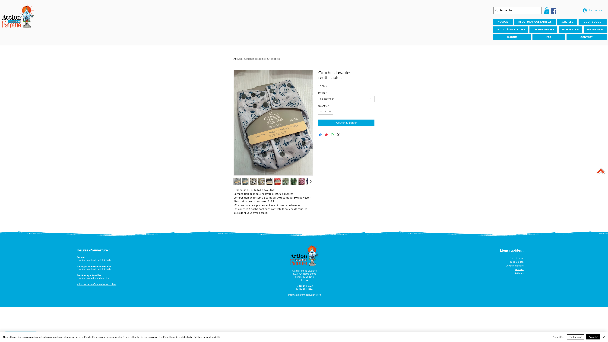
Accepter (593, 337)
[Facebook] (553, 11)
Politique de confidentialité (207, 337)
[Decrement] (321, 111)
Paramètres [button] (558, 337)
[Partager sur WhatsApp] (332, 135)
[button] (546, 10)
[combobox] (346, 99)
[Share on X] (338, 135)
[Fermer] (604, 336)
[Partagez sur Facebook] (320, 135)
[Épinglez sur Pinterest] (326, 135)
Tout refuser (575, 337)
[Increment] (330, 111)
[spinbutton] (325, 111)
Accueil (238, 58)
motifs (322, 92)
